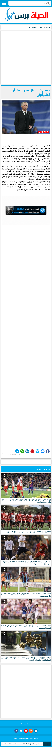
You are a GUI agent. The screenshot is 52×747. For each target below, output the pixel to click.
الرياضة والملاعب (35, 27)
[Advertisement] (26, 57)
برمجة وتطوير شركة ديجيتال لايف (26, 738)
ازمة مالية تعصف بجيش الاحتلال (30, 744)
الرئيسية (47, 27)
